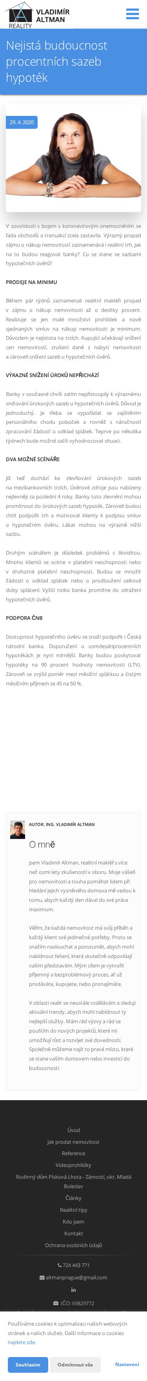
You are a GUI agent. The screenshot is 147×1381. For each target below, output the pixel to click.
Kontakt (73, 1233)
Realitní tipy (73, 1209)
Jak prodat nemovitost (73, 1141)
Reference (73, 1153)
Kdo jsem (73, 1221)
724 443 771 (76, 1265)
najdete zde (21, 1342)
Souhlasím (28, 1364)
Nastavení (127, 1364)
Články (73, 1198)
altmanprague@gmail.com (76, 1277)
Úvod (73, 1130)
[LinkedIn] (73, 1289)
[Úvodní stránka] (38, 14)
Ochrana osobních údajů (73, 1245)
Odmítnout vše (75, 1364)
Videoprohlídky (73, 1165)
